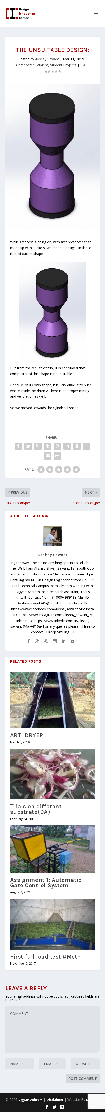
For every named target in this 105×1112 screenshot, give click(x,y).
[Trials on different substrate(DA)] (52, 774)
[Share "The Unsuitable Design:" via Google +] (38, 446)
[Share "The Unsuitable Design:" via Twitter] (28, 446)
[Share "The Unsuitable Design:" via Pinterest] (57, 446)
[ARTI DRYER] (52, 700)
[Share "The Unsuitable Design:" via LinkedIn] (67, 446)
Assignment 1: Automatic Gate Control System (46, 882)
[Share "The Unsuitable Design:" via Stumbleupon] (87, 446)
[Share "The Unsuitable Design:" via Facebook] (18, 446)
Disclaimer (54, 1099)
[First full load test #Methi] (52, 924)
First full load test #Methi (46, 956)
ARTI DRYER (26, 735)
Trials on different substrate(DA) (36, 809)
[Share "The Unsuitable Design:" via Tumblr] (47, 446)
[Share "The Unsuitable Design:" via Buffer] (77, 446)
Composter (25, 65)
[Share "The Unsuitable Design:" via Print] (57, 456)
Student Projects (63, 65)
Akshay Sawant (47, 59)
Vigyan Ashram (30, 1099)
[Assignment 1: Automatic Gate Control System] (52, 849)
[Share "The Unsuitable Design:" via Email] (47, 456)
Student (42, 65)
